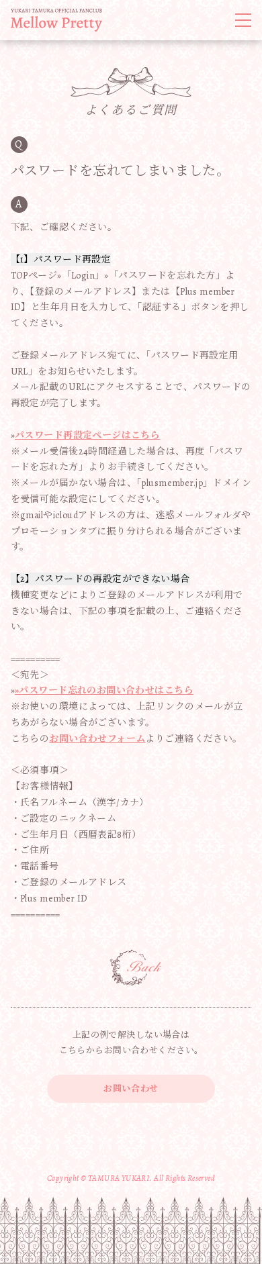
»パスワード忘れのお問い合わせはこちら (104, 690)
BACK (136, 968)
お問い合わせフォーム (97, 738)
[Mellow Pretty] (56, 20)
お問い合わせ (131, 1088)
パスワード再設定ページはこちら (87, 435)
